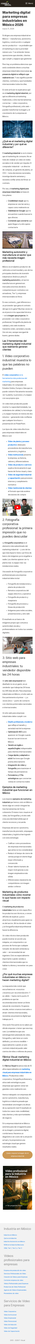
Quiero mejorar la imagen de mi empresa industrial (17, 1154)
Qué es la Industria (10, 1238)
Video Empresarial (10, 1318)
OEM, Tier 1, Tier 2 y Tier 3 (13, 1248)
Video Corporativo (10, 1311)
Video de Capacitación (12, 1331)
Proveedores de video (11, 1293)
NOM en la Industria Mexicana (14, 1245)
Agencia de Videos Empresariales (15, 1290)
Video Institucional (10, 1315)
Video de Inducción (10, 1325)
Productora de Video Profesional (14, 1287)
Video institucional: (15, 455)
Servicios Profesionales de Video (15, 1274)
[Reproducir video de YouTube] (17, 507)
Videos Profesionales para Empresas (16, 1283)
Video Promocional (10, 1321)
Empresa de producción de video (15, 1270)
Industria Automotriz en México (14, 1241)
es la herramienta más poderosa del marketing (14, 378)
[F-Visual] (6, 3)
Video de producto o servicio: (20, 465)
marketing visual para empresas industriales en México (17, 1072)
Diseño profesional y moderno (20, 722)
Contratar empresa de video (13, 1280)
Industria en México (10, 1235)
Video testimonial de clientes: (20, 488)
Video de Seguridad (10, 1328)
